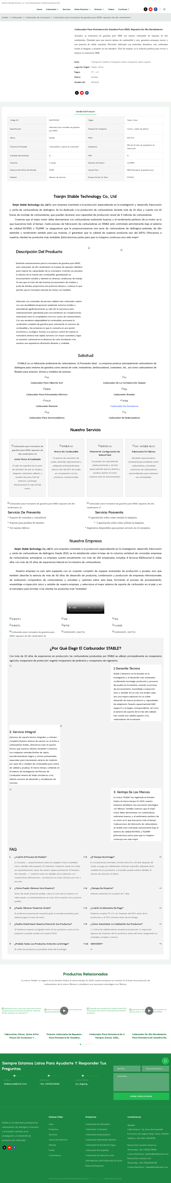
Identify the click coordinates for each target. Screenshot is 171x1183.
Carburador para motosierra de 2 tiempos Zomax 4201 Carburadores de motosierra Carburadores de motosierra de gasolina (107, 1036)
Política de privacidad (112, 1178)
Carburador (16, 17)
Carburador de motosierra (37, 17)
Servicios (53, 1134)
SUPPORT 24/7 (45, 1080)
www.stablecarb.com (80, 1178)
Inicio (51, 1124)
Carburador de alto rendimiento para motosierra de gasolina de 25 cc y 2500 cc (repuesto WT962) (149, 1036)
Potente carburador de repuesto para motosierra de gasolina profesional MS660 (64, 1036)
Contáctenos (55, 1155)
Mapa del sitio (96, 1178)
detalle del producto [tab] (85, 111)
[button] (128, 9)
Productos (53, 1129)
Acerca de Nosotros (58, 1139)
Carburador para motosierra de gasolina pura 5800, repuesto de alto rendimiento (92, 17)
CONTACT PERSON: (82, 1080)
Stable (5, 17)
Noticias (52, 1145)
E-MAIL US (7, 1080)
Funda (52, 1150)
